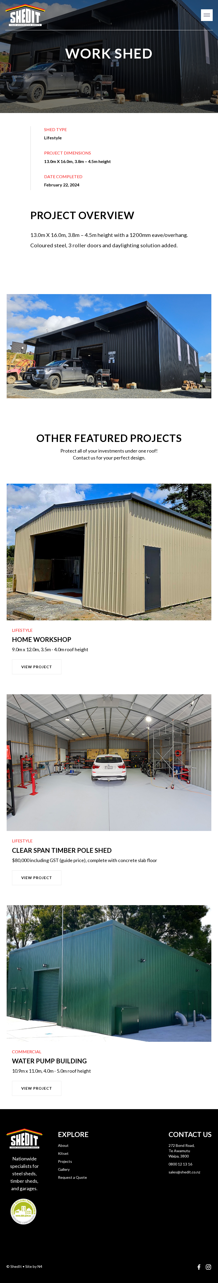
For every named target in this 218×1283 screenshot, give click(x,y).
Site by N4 (33, 1266)
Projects (65, 1161)
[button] (207, 15)
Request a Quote (72, 1177)
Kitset (63, 1153)
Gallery (64, 1169)
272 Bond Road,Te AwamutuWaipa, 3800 (182, 1150)
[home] (25, 15)
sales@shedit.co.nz (184, 1172)
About (63, 1145)
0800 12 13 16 (180, 1164)
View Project (36, 667)
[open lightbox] (109, 346)
